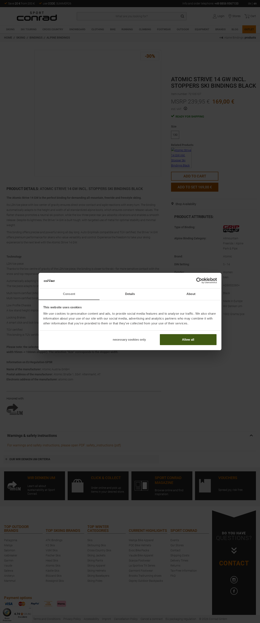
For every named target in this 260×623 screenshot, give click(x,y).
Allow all (188, 339)
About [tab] (190, 294)
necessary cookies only (129, 339)
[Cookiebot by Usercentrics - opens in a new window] (199, 280)
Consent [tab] (69, 294)
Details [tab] (130, 294)
